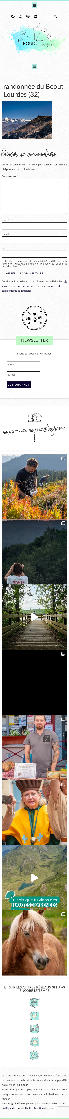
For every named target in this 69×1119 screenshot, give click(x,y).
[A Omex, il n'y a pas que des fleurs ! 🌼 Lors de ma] (34, 943)
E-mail (6, 234)
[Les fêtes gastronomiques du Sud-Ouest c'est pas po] (34, 747)
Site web (6, 248)
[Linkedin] (35, 16)
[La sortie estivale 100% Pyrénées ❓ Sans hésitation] (34, 486)
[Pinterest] (28, 16)
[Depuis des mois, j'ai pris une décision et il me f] (34, 682)
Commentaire (10, 176)
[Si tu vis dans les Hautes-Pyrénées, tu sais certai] (34, 877)
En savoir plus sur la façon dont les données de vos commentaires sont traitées (34, 286)
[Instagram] (20, 16)
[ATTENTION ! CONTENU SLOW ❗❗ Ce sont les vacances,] (34, 617)
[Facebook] (13, 16)
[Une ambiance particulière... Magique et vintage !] (34, 551)
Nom (5, 220)
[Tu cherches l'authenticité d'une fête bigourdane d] (34, 812)
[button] (34, 5)
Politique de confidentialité (16, 1108)
